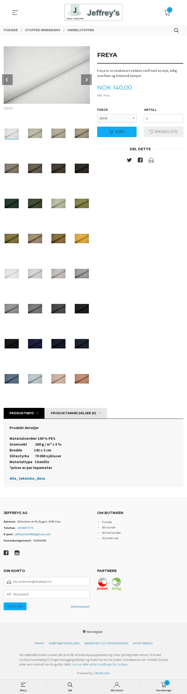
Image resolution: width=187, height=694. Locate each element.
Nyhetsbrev (143, 643)
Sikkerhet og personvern (106, 643)
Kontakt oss (110, 538)
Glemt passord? (80, 606)
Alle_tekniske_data (27, 478)
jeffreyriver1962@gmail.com (33, 534)
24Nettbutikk (102, 673)
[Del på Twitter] (129, 161)
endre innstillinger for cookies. (108, 664)
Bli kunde (108, 527)
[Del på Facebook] (140, 161)
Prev (7, 79)
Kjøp (120, 132)
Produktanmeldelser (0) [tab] (73, 413)
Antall (150, 110)
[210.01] (47, 75)
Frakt (39, 643)
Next (86, 79)
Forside (107, 522)
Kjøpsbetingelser (64, 643)
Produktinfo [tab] (21, 413)
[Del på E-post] (151, 161)
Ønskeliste (166, 132)
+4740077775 (25, 528)
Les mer (77, 664)
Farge (102, 110)
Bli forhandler (111, 533)
